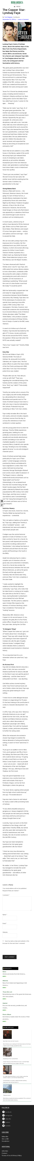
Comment (6, 895)
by (9, 19)
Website (5, 932)
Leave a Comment (23, 19)
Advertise (5, 1151)
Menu (18, 6)
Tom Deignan (8, 17)
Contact (4, 1153)
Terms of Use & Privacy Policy (12, 1155)
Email (5, 923)
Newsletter (5, 1141)
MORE (4, 976)
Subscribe (5, 1136)
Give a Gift (5, 1139)
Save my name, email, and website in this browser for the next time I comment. (16, 942)
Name (5, 915)
